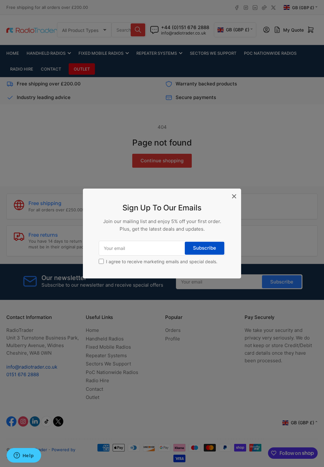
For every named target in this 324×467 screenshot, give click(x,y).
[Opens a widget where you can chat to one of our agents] (23, 456)
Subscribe (204, 248)
